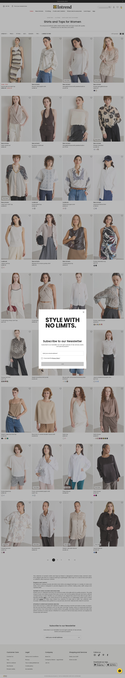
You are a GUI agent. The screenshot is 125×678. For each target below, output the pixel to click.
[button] (119, 670)
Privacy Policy (56, 358)
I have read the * (52, 358)
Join (62, 364)
